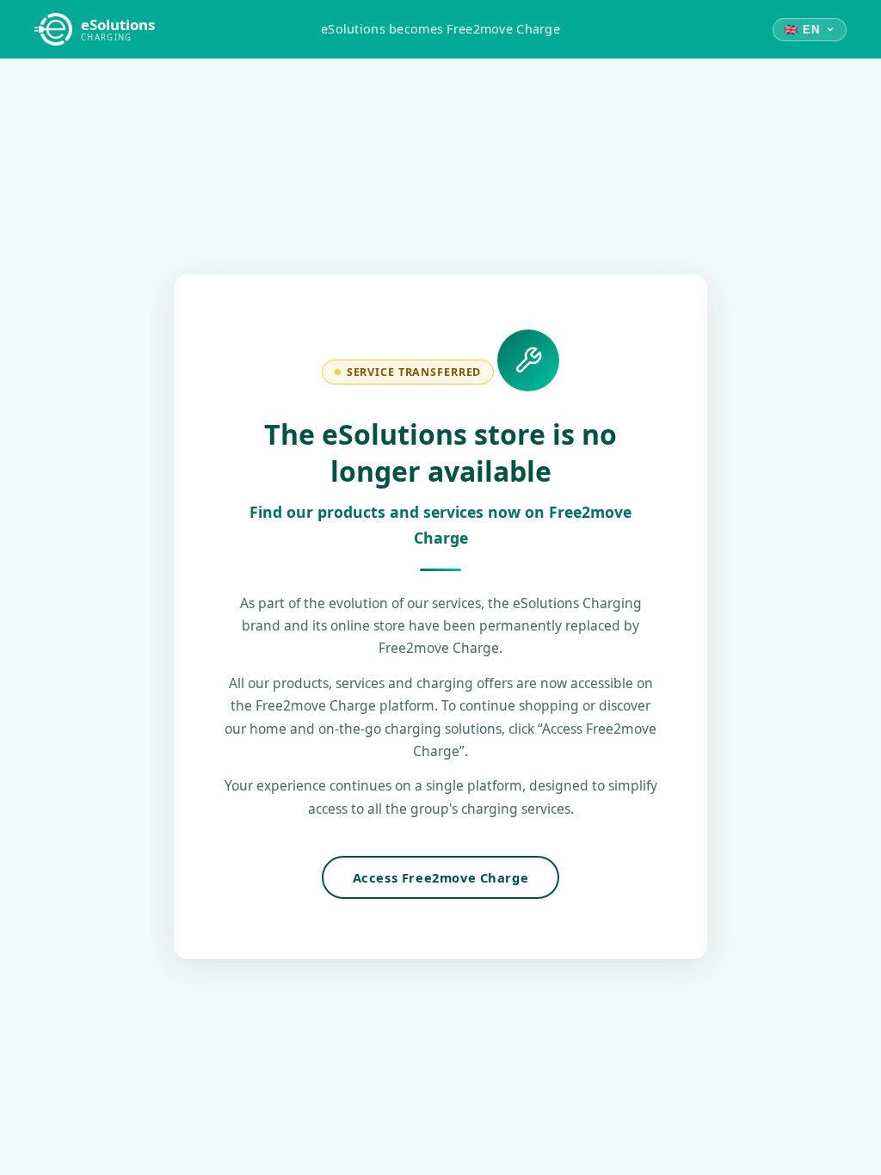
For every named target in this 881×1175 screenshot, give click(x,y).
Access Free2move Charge (441, 877)
